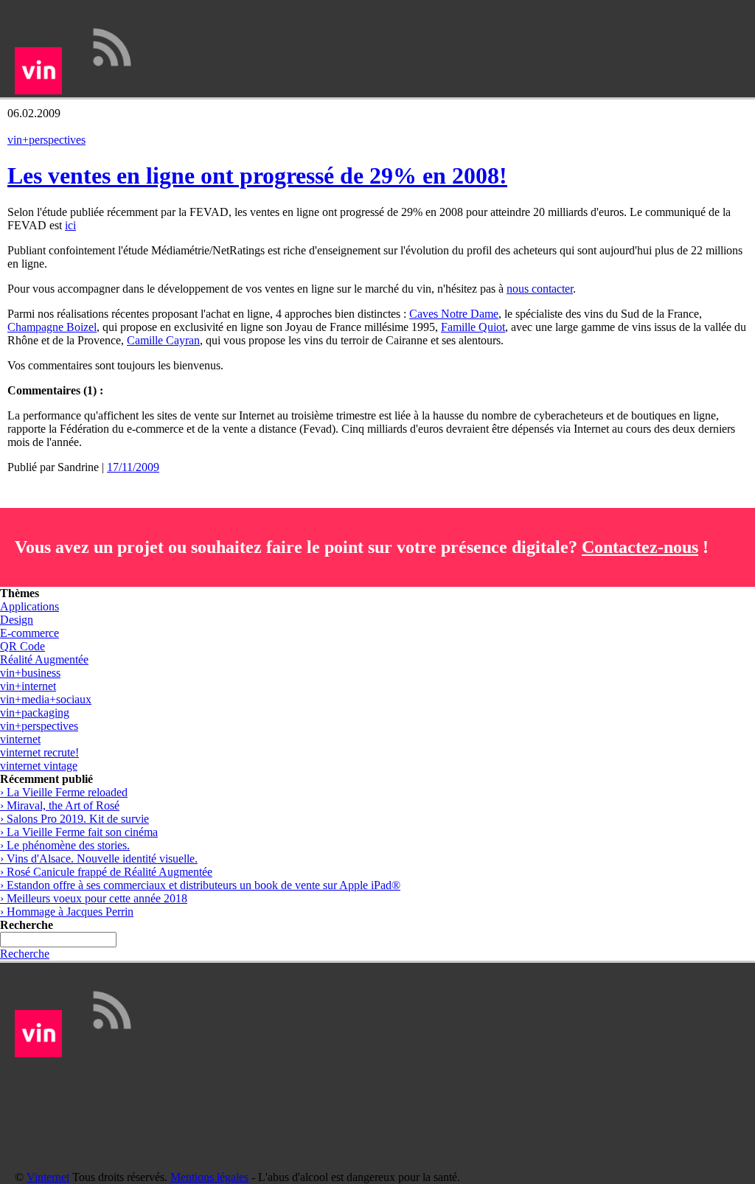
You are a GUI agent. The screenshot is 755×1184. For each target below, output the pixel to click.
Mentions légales (209, 1177)
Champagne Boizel (52, 327)
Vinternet (48, 1177)
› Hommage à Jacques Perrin (66, 911)
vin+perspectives (46, 139)
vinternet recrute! (39, 752)
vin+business (30, 672)
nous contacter (540, 288)
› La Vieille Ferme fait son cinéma (79, 832)
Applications (29, 606)
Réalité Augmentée (44, 659)
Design (16, 619)
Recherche (24, 953)
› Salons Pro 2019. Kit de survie (74, 818)
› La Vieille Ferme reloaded (64, 792)
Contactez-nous (640, 547)
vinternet (20, 739)
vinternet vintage (38, 765)
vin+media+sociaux (45, 699)
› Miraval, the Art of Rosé (59, 805)
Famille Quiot (473, 327)
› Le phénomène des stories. (65, 845)
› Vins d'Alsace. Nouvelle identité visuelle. (99, 858)
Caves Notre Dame (453, 313)
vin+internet (28, 686)
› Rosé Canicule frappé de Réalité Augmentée (106, 872)
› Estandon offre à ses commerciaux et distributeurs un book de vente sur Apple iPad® (200, 885)
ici (70, 225)
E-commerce (29, 633)
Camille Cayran (163, 340)
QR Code (22, 646)
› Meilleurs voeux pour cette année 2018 (93, 898)
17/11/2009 (133, 467)
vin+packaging (34, 712)
